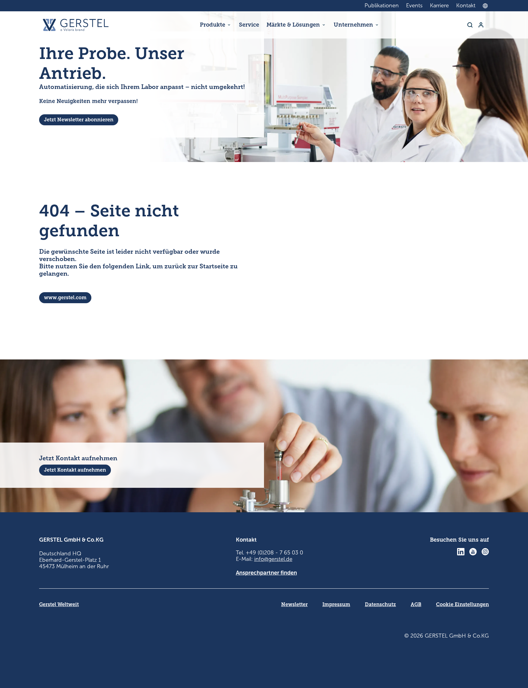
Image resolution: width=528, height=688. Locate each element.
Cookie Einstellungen (462, 604)
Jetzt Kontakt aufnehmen (75, 470)
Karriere (439, 5)
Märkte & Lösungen (293, 25)
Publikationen (382, 5)
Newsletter (294, 604)
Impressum (336, 604)
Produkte (212, 25)
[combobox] (487, 6)
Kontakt (465, 5)
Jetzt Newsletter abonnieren (78, 120)
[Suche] (470, 25)
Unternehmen (353, 25)
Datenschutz (380, 604)
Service (249, 25)
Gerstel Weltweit (59, 604)
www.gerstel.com (65, 297)
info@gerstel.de (273, 559)
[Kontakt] (481, 25)
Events (414, 5)
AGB (416, 604)
